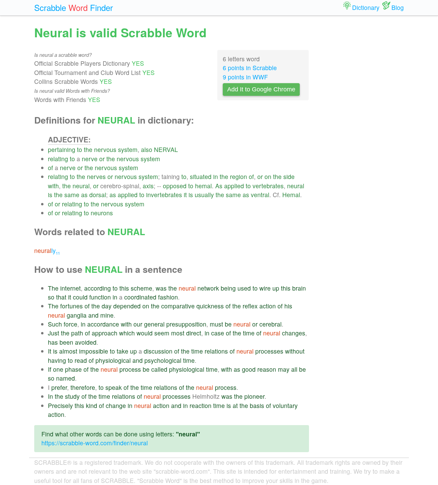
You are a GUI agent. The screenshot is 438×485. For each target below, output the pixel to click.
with (53, 185)
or (102, 158)
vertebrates (268, 185)
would (145, 333)
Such (55, 324)
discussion (158, 351)
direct (193, 333)
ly (47, 250)
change (116, 405)
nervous (105, 149)
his (288, 306)
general (154, 324)
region (238, 176)
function (100, 297)
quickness (210, 306)
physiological (113, 360)
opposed (174, 185)
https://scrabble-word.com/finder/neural (94, 442)
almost (68, 351)
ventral (260, 194)
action (267, 306)
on (268, 176)
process (130, 369)
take (122, 351)
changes (293, 333)
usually (204, 194)
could (80, 297)
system (128, 149)
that (61, 297)
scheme (141, 288)
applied (234, 185)
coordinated (140, 297)
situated (200, 176)
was (161, 288)
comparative (178, 306)
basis (257, 405)
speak (113, 387)
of (50, 167)
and (93, 315)
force (70, 324)
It (49, 351)
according (97, 288)
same (71, 194)
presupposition (186, 324)
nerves (96, 176)
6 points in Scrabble (250, 67)
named (65, 378)
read (81, 360)
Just (53, 333)
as (84, 194)
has (53, 342)
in (215, 176)
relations (216, 351)
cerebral (270, 324)
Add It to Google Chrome (261, 89)
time (249, 333)
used (244, 288)
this (124, 288)
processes (269, 351)
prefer (59, 387)
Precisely (60, 405)
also (146, 149)
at (235, 405)
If (49, 369)
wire (265, 288)
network (208, 288)
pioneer (254, 396)
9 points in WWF (245, 77)
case (217, 333)
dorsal (97, 194)
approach (104, 333)
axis (148, 185)
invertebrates (164, 194)
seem (161, 333)
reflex (250, 306)
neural (81, 185)
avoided (85, 342)
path (77, 333)
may (283, 369)
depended (127, 306)
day (107, 306)
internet (70, 288)
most (177, 333)
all (294, 369)
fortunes (71, 306)
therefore (82, 387)
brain (299, 288)
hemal (203, 185)
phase (73, 369)
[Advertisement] (361, 126)
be (228, 324)
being (228, 288)
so (51, 297)
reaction (200, 405)
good (249, 369)
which (127, 333)
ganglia (77, 315)
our (137, 324)
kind (91, 405)
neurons (102, 212)
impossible (93, 351)
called (159, 369)
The (53, 288)
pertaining (61, 149)
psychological (162, 360)
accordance (103, 324)
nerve (90, 158)
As (218, 185)
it (185, 194)
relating (58, 158)
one (58, 369)
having (57, 360)
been (66, 342)
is (50, 194)
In (50, 396)
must (216, 324)
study (72, 396)
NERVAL (166, 149)
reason (266, 369)
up (275, 288)
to (79, 149)
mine (107, 315)
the (88, 149)
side (289, 176)
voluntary (285, 405)
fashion (168, 297)
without (295, 351)
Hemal (291, 194)
